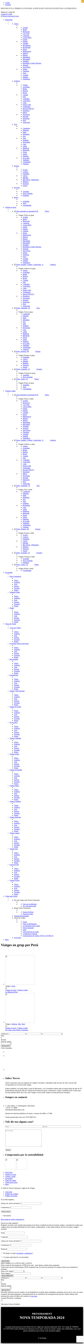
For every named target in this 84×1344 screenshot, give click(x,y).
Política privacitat (11, 1196)
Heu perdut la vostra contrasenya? (12, 1219)
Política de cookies (11, 1194)
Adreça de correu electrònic (11, 1203)
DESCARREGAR (7, 1276)
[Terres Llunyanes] (10, 16)
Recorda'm (7, 1216)
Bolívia (14, 1024)
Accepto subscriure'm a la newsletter (16, 1257)
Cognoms (4, 1237)
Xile (19, 1024)
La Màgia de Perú (11, 992)
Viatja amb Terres (11, 1182)
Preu (2, 1036)
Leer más (34, 1296)
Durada (3, 1040)
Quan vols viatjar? (7, 1271)
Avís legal (8, 1192)
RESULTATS (6, 1046)
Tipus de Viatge (10, 1180)
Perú (13, 986)
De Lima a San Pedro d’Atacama (16, 1030)
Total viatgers (5, 1273)
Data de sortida (6, 1042)
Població (4, 1249)
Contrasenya (6, 1207)
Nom (2, 1233)
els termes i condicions (24, 1253)
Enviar (8, 1150)
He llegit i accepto (18, 1253)
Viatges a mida (22, 990)
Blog (7, 1184)
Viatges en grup (10, 990)
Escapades (8, 1178)
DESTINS (9, 1172)
